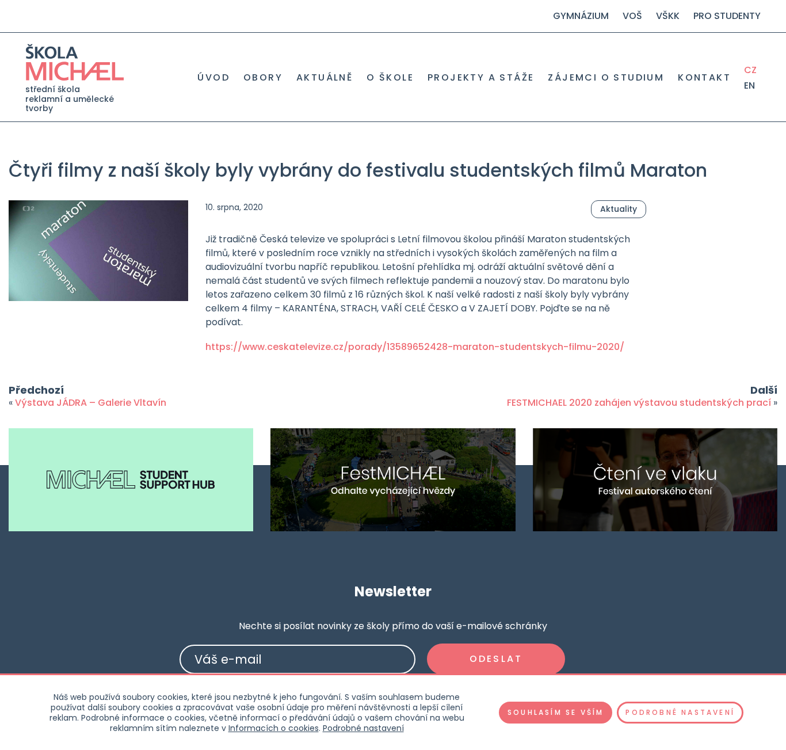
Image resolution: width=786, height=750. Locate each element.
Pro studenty (727, 15)
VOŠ (632, 15)
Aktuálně (324, 77)
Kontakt (704, 77)
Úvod (213, 77)
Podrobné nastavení (363, 728)
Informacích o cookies (273, 728)
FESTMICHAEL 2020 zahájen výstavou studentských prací (639, 402)
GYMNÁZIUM (581, 15)
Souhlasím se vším (556, 712)
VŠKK (668, 15)
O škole (390, 77)
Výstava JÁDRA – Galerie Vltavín (90, 402)
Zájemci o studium (606, 77)
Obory (263, 77)
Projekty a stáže (481, 77)
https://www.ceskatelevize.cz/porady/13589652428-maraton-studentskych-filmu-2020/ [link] (414, 346)
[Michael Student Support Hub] (131, 479)
